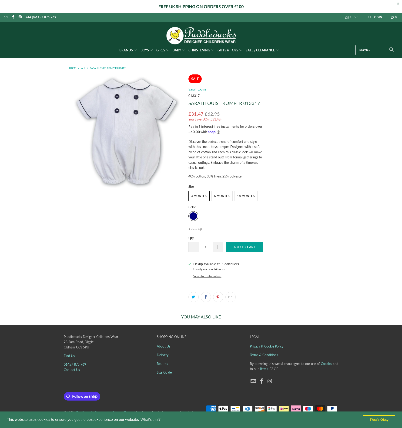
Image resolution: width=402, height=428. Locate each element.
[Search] (391, 50)
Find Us (69, 356)
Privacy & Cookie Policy (266, 346)
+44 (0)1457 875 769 (41, 17)
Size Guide (164, 372)
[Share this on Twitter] (193, 297)
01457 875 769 (75, 364)
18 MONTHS (246, 196)
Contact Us (72, 370)
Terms (264, 369)
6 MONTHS (222, 196)
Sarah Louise (197, 89)
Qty (191, 238)
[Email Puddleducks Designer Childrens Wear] (5, 17)
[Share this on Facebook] (206, 297)
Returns (162, 364)
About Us (163, 346)
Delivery (162, 355)
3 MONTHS (199, 196)
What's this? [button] (151, 419)
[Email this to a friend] (230, 297)
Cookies (326, 364)
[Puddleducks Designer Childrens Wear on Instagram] (20, 17)
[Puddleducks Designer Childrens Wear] (201, 36)
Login (377, 17)
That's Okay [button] (379, 419)
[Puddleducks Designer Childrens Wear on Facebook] (13, 17)
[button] (128, 50)
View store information (207, 276)
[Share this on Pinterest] (218, 297)
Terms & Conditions (264, 355)
